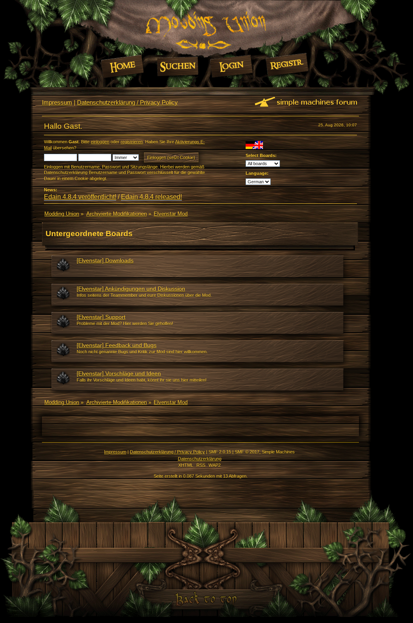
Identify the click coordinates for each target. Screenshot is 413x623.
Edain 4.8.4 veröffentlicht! (80, 196)
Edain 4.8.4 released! (151, 196)
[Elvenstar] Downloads (105, 260)
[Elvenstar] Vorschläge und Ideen (119, 373)
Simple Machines (278, 451)
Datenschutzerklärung (199, 458)
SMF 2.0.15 (220, 451)
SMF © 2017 (247, 451)
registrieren (132, 141)
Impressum (57, 102)
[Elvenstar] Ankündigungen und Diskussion (131, 288)
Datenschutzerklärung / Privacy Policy (127, 102)
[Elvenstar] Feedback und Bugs (116, 345)
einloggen (100, 141)
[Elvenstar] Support (101, 317)
